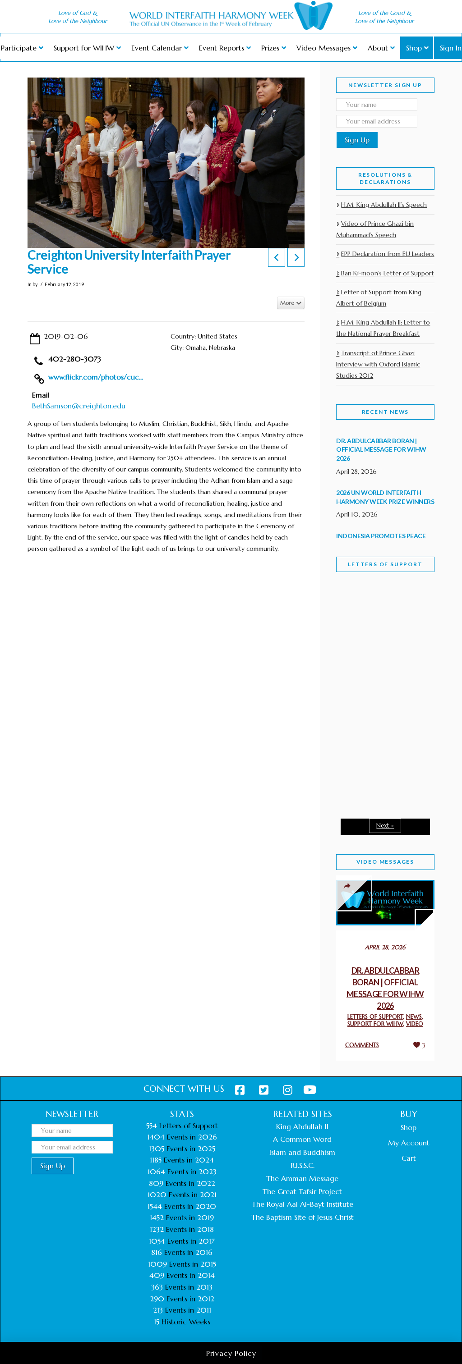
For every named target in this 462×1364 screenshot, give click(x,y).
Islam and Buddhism (302, 1152)
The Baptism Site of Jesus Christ (302, 1217)
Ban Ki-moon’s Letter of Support (387, 273)
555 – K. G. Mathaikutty (377, 629)
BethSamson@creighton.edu (78, 405)
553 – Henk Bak (375, 776)
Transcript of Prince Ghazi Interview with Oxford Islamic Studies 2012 (378, 364)
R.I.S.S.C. (302, 1165)
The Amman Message (302, 1178)
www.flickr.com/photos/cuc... (95, 376)
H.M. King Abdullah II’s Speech (384, 205)
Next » (385, 825)
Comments (362, 1045)
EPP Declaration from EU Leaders (387, 254)
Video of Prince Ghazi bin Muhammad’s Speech (375, 229)
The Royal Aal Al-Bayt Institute (302, 1203)
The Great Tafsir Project (302, 1191)
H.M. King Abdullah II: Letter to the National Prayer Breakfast (383, 328)
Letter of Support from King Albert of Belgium (378, 297)
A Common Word (302, 1139)
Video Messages (385, 861)
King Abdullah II (302, 1126)
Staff (359, 632)
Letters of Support (385, 564)
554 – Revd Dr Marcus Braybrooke (380, 709)
